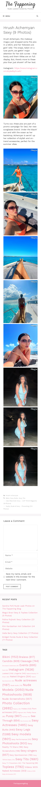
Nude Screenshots (17, 698)
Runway (26, 716)
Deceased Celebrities (10, 665)
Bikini (7, 498)
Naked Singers (20, 676)
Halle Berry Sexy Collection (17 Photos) (20, 633)
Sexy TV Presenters (11, 763)
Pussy (14, 716)
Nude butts (16, 685)
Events (27, 665)
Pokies (26, 709)
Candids (11, 661)
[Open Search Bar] (37, 16)
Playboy (17, 709)
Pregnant (21, 712)
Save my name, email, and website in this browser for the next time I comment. (20, 577)
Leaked (7, 673)
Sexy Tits (22, 498)
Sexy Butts (14, 498)
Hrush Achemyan (12, 495)
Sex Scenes (25, 721)
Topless (13, 767)
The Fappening (20, 4)
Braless (27, 657)
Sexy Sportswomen (21, 755)
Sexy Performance (21, 739)
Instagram (21, 669)
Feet (5, 670)
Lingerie (20, 673)
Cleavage (29, 661)
